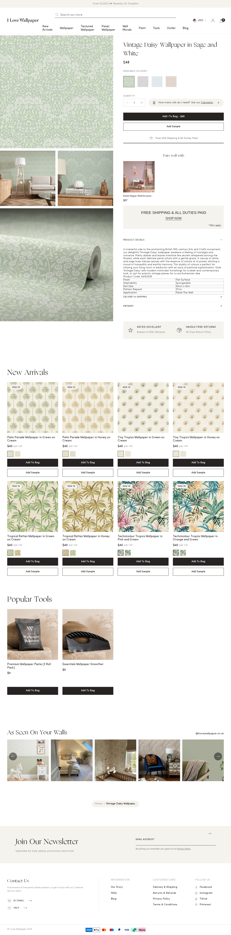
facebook (206, 887)
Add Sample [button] (173, 126)
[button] (47, 28)
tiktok (203, 899)
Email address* (145, 839)
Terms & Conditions (165, 904)
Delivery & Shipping (135, 297)
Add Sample (33, 472)
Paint (142, 28)
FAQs (114, 893)
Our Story (117, 887)
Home (98, 803)
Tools (156, 28)
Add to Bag (33, 462)
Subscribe (209, 833)
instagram (206, 893)
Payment (128, 306)
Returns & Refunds (164, 893)
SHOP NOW (173, 218)
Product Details (134, 240)
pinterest (205, 904)
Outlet (171, 28)
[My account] (213, 20)
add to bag (33, 690)
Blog (185, 28)
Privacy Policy (161, 899)
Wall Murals (127, 28)
